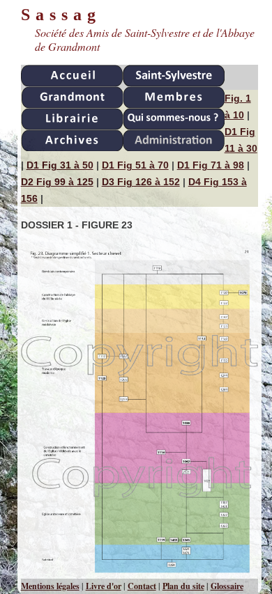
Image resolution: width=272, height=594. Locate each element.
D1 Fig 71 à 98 (210, 165)
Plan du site (183, 586)
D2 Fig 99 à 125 (57, 181)
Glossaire (227, 586)
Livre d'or (103, 586)
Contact (142, 586)
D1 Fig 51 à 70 (135, 165)
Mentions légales (50, 586)
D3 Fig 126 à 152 (141, 181)
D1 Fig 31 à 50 (60, 165)
